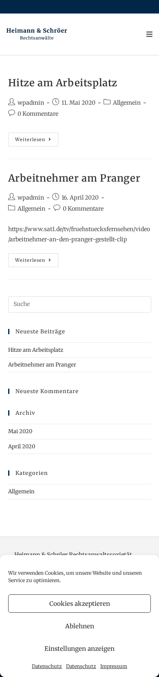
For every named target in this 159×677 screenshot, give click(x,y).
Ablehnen (79, 626)
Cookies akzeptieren (79, 603)
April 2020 (21, 446)
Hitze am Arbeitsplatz (63, 82)
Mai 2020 (20, 431)
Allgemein (127, 102)
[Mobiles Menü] (149, 34)
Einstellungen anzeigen (79, 648)
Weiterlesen (36, 141)
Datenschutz (47, 666)
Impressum (113, 666)
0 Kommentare (38, 113)
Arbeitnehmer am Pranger (74, 178)
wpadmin (31, 102)
